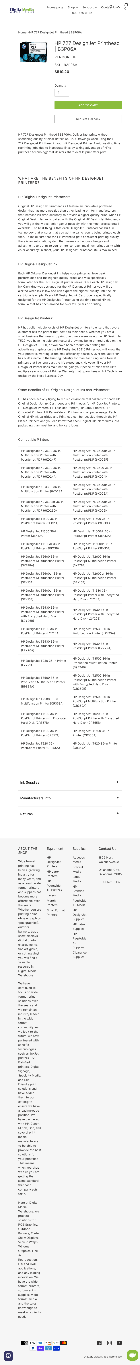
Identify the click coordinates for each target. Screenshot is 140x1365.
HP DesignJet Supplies (80, 914)
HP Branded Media (78, 891)
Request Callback (88, 119)
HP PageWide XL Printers (54, 885)
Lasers (51, 895)
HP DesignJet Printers (54, 862)
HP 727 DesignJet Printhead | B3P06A (55, 32)
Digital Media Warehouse (108, 1356)
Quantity (60, 85)
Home (22, 32)
